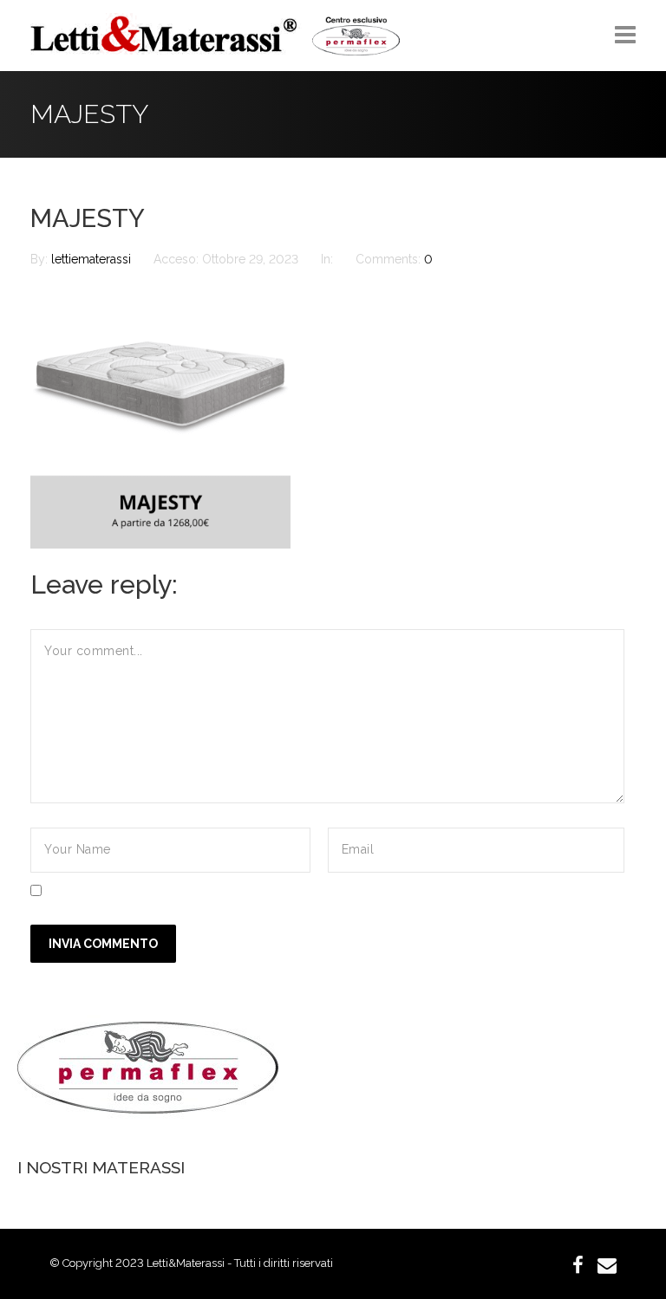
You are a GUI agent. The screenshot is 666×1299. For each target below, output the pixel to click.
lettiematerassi (92, 259)
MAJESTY (87, 218)
